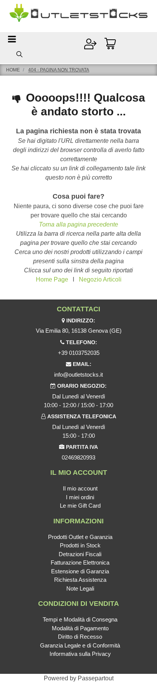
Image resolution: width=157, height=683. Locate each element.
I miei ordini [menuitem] (80, 497)
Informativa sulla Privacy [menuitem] (80, 654)
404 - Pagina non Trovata (58, 70)
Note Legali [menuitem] (80, 588)
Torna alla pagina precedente (78, 224)
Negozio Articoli (100, 279)
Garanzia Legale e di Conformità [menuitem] (80, 645)
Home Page (52, 279)
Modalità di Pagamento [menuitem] (80, 628)
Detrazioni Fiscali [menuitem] (80, 554)
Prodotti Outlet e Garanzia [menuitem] (80, 537)
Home (13, 70)
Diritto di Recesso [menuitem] (80, 636)
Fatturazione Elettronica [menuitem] (80, 562)
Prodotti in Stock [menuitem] (80, 545)
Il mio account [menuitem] (80, 488)
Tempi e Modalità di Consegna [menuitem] (80, 619)
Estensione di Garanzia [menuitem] (80, 571)
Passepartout (96, 678)
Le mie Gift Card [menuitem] (80, 505)
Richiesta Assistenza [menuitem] (80, 579)
